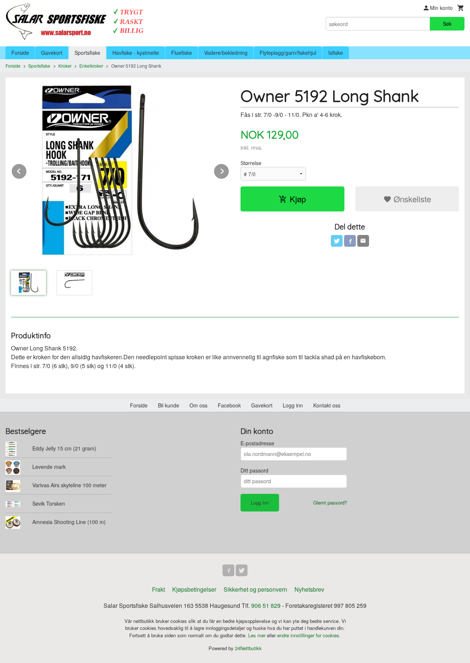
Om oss (198, 405)
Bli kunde (168, 405)
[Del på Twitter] (337, 241)
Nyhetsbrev (309, 589)
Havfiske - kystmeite (135, 52)
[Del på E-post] (363, 241)
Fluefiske (181, 52)
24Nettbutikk (248, 648)
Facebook (229, 405)
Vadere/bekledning (225, 52)
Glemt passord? (330, 502)
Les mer (257, 635)
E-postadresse (257, 443)
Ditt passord (254, 470)
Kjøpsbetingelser (194, 589)
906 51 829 (266, 605)
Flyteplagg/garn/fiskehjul (288, 52)
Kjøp (298, 198)
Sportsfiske (87, 52)
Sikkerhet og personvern (255, 589)
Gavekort (51, 52)
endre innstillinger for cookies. (309, 635)
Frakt (158, 589)
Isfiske (335, 52)
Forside (20, 52)
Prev (26, 170)
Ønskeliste (411, 198)
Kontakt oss (326, 405)
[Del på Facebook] (350, 241)
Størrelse (251, 163)
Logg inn (293, 405)
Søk (447, 23)
